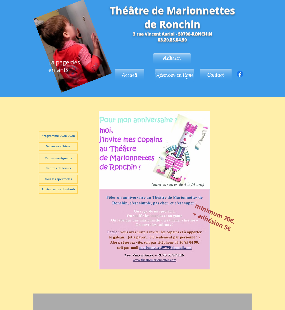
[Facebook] (240, 74)
